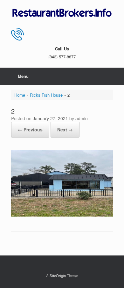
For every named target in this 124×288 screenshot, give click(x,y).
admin (81, 118)
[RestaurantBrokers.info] (62, 13)
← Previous (30, 129)
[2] (62, 215)
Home (19, 95)
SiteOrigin (58, 275)
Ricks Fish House (46, 95)
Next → (65, 129)
